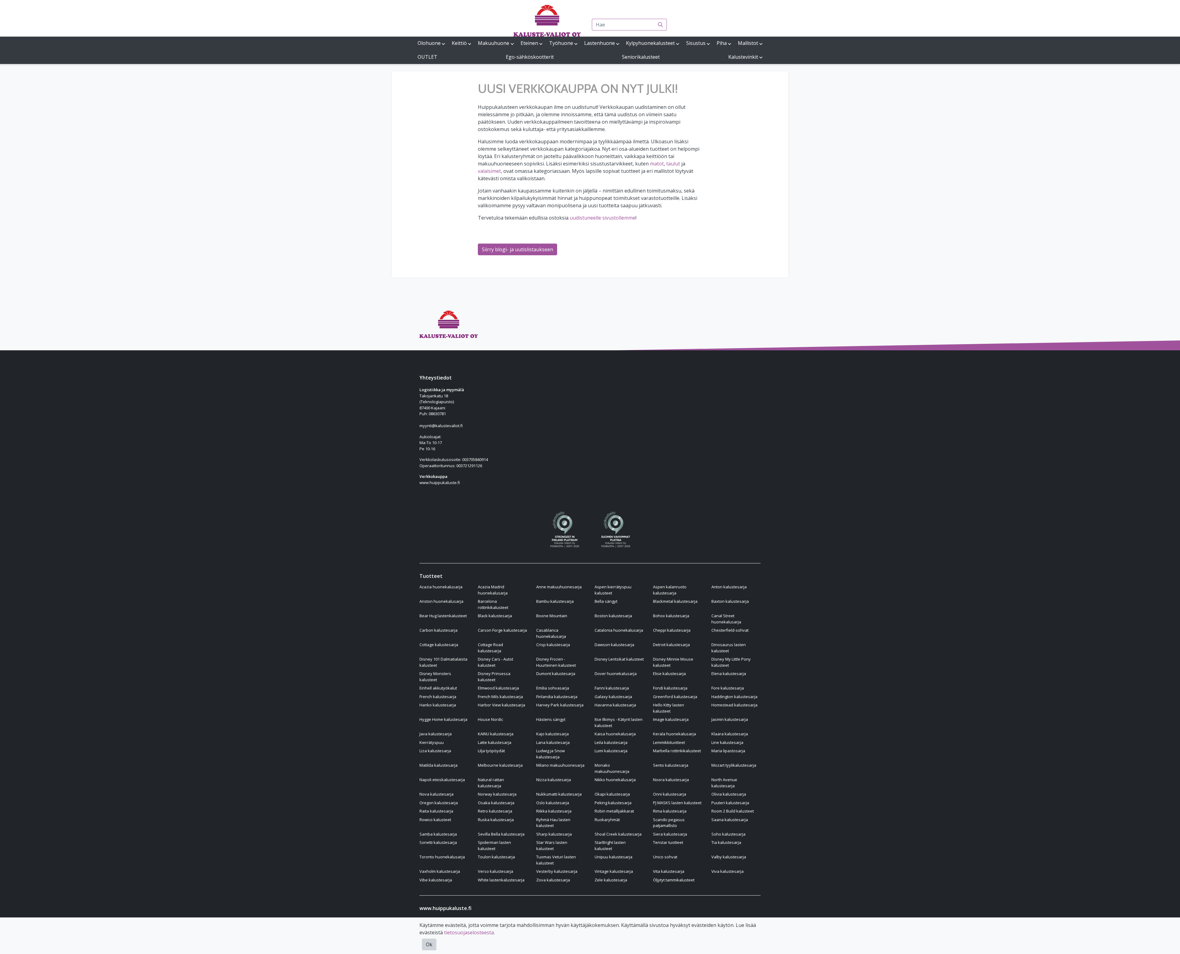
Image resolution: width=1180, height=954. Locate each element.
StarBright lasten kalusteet (610, 845)
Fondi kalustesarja (670, 688)
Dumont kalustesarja (555, 673)
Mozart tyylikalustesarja (733, 765)
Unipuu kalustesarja (613, 857)
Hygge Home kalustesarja (443, 719)
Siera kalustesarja (670, 834)
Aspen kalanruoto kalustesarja (669, 590)
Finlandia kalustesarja (556, 696)
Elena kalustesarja (728, 673)
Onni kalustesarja (669, 794)
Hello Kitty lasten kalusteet (668, 708)
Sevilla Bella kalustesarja (501, 834)
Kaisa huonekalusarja (615, 734)
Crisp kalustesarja (553, 644)
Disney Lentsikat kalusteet (619, 659)
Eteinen (529, 43)
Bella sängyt (606, 601)
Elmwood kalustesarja (498, 688)
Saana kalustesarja (729, 819)
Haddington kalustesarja (734, 696)
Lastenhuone (599, 43)
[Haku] (660, 24)
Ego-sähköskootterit (530, 57)
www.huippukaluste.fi (439, 482)
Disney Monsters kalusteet (435, 676)
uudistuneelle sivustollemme (602, 217)
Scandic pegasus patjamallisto (669, 823)
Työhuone (561, 43)
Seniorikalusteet (641, 57)
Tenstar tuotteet (668, 842)
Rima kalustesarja (669, 811)
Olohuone (429, 43)
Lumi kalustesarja (611, 750)
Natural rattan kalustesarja (491, 783)
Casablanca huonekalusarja (551, 633)
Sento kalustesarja (670, 765)
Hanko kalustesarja (437, 705)
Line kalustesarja (727, 742)
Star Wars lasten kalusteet (551, 845)
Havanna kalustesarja (615, 705)
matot (657, 163)
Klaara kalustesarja (729, 734)
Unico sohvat (665, 857)
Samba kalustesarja (438, 834)
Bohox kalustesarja (671, 615)
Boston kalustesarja (613, 615)
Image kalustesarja (671, 719)
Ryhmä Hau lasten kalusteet (553, 823)
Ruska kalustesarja (496, 819)
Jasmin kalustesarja (729, 719)
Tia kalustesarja (726, 842)
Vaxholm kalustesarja (439, 871)
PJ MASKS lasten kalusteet (677, 802)
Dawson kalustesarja (614, 644)
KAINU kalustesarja (495, 734)
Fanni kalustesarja (612, 688)
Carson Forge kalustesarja (502, 630)
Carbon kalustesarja (438, 630)
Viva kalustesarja (727, 871)
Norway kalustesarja (497, 794)
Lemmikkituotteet (669, 742)
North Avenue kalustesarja (724, 783)
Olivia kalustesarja (728, 794)
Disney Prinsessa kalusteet (494, 676)
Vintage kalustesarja (614, 871)
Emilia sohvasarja (552, 688)
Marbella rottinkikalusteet (677, 750)
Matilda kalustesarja (438, 765)
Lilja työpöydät (491, 750)
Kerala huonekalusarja (674, 734)
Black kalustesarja (495, 615)
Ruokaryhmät (607, 819)
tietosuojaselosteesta (469, 932)
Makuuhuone (493, 43)
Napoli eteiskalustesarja (442, 779)
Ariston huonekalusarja (441, 601)
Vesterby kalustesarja (556, 871)
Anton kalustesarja (729, 587)
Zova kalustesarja (553, 880)
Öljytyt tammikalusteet (673, 880)
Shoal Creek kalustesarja (618, 834)
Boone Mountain (551, 615)
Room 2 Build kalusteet (732, 811)
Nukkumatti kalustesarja (559, 794)
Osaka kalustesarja (496, 802)
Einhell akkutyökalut (438, 688)
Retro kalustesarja (495, 811)
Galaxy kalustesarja (613, 696)
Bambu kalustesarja (555, 601)
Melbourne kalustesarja (500, 765)
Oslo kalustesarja (552, 802)
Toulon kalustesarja (496, 857)
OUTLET (427, 57)
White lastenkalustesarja (501, 880)
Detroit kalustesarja (671, 644)
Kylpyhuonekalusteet (650, 43)
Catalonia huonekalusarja (619, 630)
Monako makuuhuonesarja (612, 768)
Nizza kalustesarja (553, 779)
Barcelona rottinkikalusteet (493, 604)
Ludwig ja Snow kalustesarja (550, 754)
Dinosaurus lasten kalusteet (728, 648)
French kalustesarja (437, 696)
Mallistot (748, 43)
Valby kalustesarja (728, 857)
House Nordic (490, 719)
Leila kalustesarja (611, 742)
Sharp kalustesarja (554, 834)
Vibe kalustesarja (435, 880)
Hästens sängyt (550, 719)
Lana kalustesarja (553, 742)
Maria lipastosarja (728, 750)
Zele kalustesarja (611, 880)
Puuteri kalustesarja (730, 802)
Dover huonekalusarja (616, 673)
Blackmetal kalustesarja (675, 601)
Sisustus (696, 43)
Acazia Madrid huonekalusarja (493, 590)
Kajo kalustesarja (552, 734)
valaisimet (489, 171)
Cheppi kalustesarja (671, 630)
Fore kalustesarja (727, 688)
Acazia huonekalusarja (440, 587)
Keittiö (459, 43)
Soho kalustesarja (728, 834)
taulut (673, 163)
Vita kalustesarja (668, 871)
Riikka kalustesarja (554, 811)
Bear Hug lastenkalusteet (443, 615)
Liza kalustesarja (435, 750)
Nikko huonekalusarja (615, 779)
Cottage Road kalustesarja (490, 648)
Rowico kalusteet (435, 819)
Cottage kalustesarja (438, 644)
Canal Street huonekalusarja (726, 619)
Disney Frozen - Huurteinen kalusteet (556, 662)
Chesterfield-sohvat (730, 630)
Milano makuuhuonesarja (560, 765)
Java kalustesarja (435, 734)
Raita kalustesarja (436, 811)
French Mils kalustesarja (500, 696)
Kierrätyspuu (431, 742)
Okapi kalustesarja (612, 794)
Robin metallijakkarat (614, 811)
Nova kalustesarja (436, 794)
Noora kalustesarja (671, 779)
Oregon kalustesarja (438, 802)
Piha (722, 43)
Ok (429, 944)
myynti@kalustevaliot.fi (441, 425)
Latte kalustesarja (494, 742)
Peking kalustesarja (613, 802)
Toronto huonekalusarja (442, 857)
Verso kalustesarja (495, 871)
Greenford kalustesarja (675, 696)
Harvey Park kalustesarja (560, 705)
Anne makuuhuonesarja (559, 587)
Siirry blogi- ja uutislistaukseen (517, 249)
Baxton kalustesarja (730, 601)
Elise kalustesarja (669, 673)
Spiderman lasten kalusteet (494, 845)
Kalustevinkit (743, 57)
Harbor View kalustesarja (501, 705)
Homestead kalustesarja (734, 705)
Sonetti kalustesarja (438, 842)
